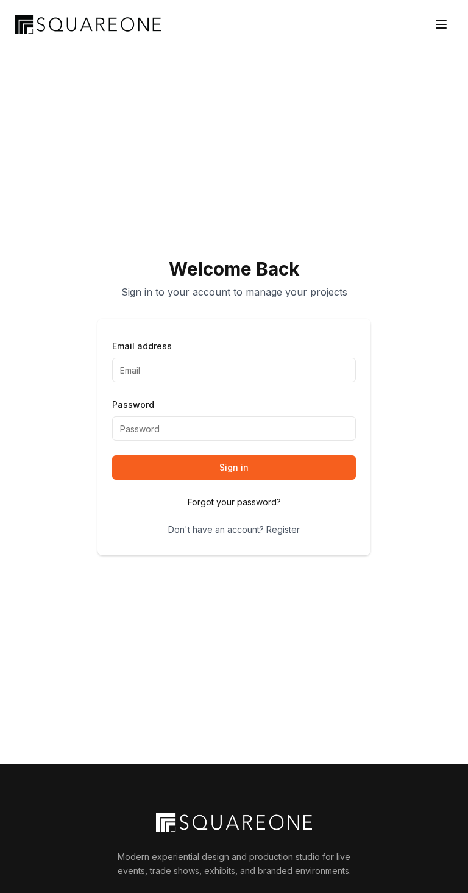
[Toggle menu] (441, 24)
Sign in (234, 467)
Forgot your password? (234, 502)
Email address (142, 346)
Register (283, 529)
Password (133, 404)
